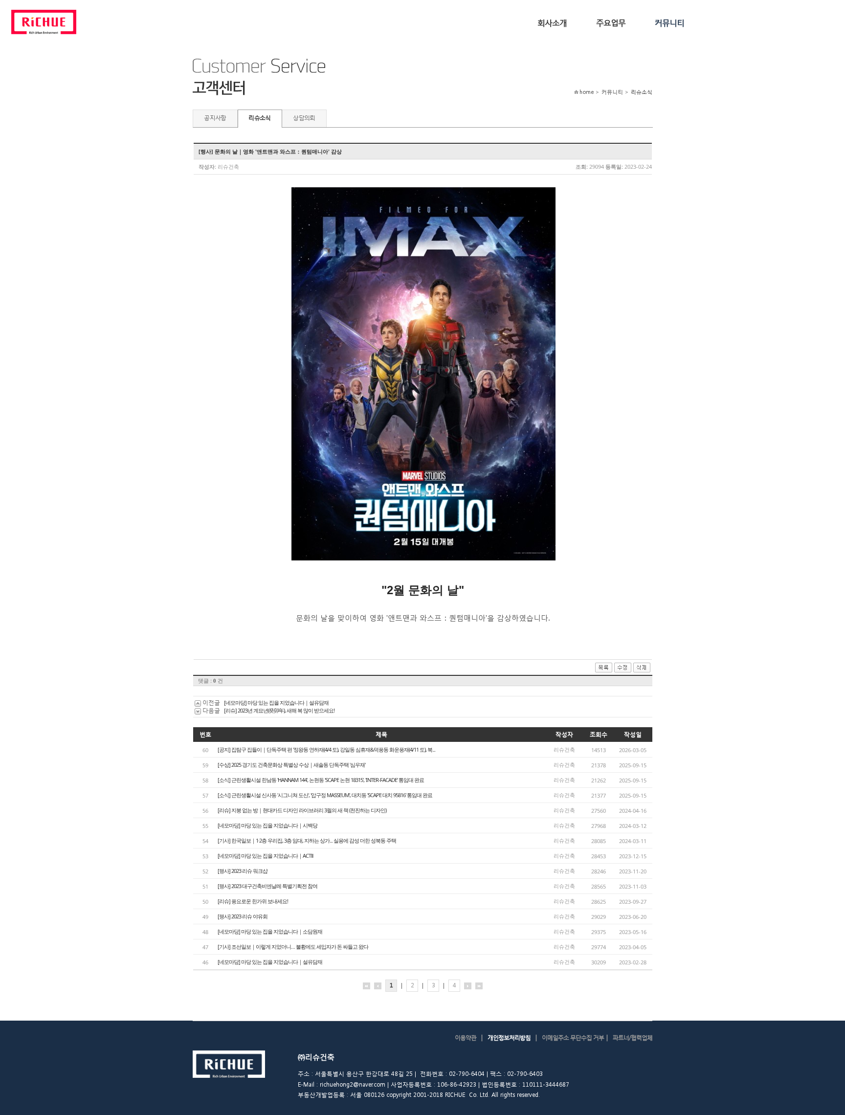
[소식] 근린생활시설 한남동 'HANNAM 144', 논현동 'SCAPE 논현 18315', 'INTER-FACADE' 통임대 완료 (321, 779)
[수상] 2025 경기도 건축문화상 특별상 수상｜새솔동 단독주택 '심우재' (291, 764)
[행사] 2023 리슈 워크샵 (242, 870)
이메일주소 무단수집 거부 (573, 1037)
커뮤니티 (669, 22)
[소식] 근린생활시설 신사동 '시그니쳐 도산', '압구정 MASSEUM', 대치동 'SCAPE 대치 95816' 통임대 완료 (325, 795)
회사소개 (552, 22)
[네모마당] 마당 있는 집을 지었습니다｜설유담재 (276, 702)
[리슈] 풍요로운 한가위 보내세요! (253, 901)
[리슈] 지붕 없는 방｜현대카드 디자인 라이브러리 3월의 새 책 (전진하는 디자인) (302, 810)
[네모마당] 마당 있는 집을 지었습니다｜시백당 (267, 825)
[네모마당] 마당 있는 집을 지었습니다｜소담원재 (270, 931)
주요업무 (610, 22)
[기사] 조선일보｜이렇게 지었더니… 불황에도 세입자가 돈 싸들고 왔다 (293, 946)
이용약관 (465, 1037)
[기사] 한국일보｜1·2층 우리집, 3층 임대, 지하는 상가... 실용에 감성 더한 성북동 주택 (307, 840)
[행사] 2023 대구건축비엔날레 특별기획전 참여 (267, 886)
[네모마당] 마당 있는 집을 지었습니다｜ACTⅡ (265, 855)
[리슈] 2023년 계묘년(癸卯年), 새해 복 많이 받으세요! (279, 710)
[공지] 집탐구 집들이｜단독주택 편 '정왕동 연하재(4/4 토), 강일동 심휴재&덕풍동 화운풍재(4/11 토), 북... (326, 749)
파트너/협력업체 (632, 1037)
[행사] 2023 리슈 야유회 (242, 916)
